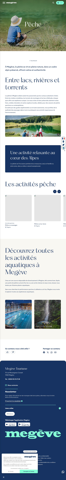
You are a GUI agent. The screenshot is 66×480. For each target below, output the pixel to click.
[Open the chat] (63, 472)
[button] (4, 3)
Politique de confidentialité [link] (41, 456)
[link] (10, 424)
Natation (9, 326)
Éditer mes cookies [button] (46, 458)
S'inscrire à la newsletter (13, 401)
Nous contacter (13, 385)
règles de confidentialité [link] (39, 462)
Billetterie (10, 414)
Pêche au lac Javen (40, 224)
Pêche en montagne (11, 225)
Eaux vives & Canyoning (44, 326)
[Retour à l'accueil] (11, 2)
